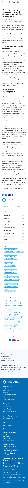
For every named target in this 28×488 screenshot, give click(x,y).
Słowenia (17, 300)
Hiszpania (19, 310)
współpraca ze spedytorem (15, 97)
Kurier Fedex (8, 263)
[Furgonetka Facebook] (4, 453)
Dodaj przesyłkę (5, 356)
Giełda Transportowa (10, 258)
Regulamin (5, 396)
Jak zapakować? (8, 230)
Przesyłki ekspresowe (6, 358)
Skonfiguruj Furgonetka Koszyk (9, 411)
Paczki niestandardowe (10, 249)
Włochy (11, 300)
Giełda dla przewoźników (8, 440)
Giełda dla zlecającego (9, 227)
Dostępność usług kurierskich (9, 394)
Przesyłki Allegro (6, 415)
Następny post (20, 206)
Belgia (19, 317)
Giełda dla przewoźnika (18, 21)
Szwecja (18, 303)
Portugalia (13, 305)
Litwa (19, 307)
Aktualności (7, 215)
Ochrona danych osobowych (9, 399)
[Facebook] (10, 340)
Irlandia (6, 310)
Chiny (18, 319)
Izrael (17, 321)
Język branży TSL (12, 68)
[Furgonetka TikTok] (15, 453)
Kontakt (4, 388)
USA (11, 326)
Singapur (16, 324)
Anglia (5, 300)
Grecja (5, 312)
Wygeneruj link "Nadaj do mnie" (10, 416)
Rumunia (6, 305)
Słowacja (12, 303)
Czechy (17, 314)
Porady (5, 236)
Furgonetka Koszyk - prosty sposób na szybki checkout (14, 367)
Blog (10, 21)
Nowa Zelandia (8, 324)
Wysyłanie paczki (9, 291)
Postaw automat (6, 436)
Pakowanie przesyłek (10, 270)
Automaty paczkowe (10, 261)
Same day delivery (9, 265)
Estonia (6, 314)
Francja (11, 312)
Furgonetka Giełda (9, 251)
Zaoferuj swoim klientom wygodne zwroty (11, 369)
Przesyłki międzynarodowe (7, 360)
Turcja (6, 326)
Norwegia (20, 328)
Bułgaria (14, 317)
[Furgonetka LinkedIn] (9, 453)
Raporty (6, 239)
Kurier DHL (20, 251)
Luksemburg (12, 307)
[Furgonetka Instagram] (7, 453)
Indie (13, 321)
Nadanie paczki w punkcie (11, 277)
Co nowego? (7, 218)
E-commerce (7, 221)
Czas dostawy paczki (10, 272)
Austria (6, 319)
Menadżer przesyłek (7, 408)
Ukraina (6, 328)
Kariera (4, 427)
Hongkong (6, 321)
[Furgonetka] (14, 2)
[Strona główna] (10, 383)
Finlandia (17, 312)
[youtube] (18, 340)
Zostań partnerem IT (7, 438)
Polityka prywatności (7, 397)
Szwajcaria (12, 328)
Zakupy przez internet (10, 286)
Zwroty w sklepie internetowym (12, 275)
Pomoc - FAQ (6, 390)
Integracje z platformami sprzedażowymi (10, 371)
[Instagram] (15, 340)
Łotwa (5, 307)
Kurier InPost (8, 268)
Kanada (15, 326)
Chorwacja (6, 317)
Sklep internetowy (9, 289)
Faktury (4, 413)
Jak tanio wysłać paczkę (11, 284)
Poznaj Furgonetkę (7, 425)
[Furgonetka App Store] (15, 450)
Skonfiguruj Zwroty (7, 409)
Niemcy (20, 305)
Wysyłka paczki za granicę (11, 279)
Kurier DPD (7, 254)
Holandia (12, 310)
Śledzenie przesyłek (7, 406)
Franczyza (6, 224)
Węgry (5, 303)
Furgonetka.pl (5, 21)
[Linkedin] (13, 340)
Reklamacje (5, 392)
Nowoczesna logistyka (9, 233)
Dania (11, 314)
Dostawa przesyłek (9, 282)
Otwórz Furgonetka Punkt (8, 434)
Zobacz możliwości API (8, 418)
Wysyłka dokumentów (10, 256)
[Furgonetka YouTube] (12, 453)
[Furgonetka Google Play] (7, 450)
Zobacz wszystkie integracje (9, 469)
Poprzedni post (7, 206)
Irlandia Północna (8, 331)
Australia (12, 319)
